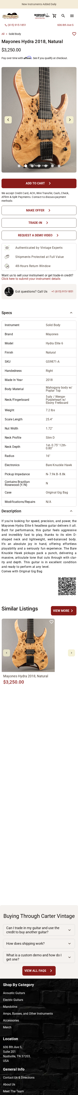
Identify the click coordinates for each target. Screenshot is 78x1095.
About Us (9, 1084)
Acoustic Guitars (14, 993)
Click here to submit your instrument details (31, 279)
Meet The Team (13, 1091)
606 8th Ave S (65, 24)
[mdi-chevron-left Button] (6, 652)
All (3, 33)
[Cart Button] (54, 16)
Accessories (11, 1020)
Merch (7, 1027)
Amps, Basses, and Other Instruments (28, 1013)
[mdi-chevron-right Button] (71, 652)
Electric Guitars (13, 1000)
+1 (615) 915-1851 (62, 291)
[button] (39, 313)
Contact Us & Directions (18, 1077)
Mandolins (10, 1007)
